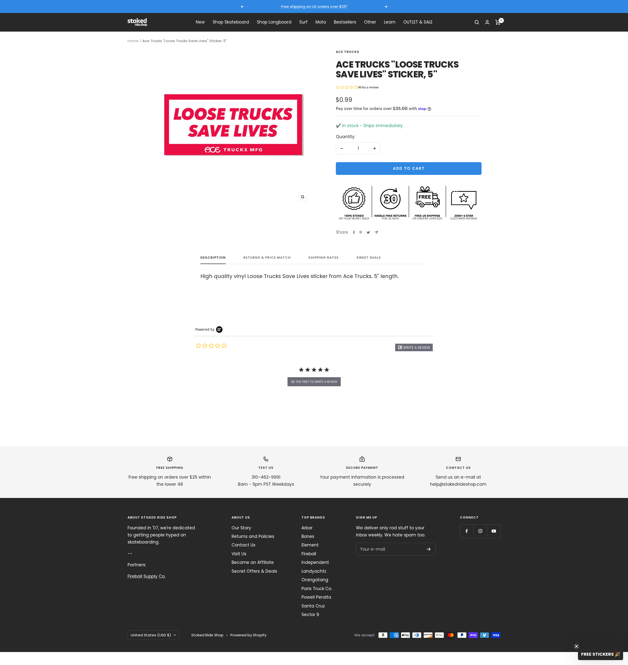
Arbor (307, 528)
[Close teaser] (576, 646)
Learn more (360, 6)
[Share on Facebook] (354, 232)
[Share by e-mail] (376, 232)
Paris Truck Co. (316, 589)
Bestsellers (345, 22)
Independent (315, 562)
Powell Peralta (316, 597)
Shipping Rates (323, 258)
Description (213, 258)
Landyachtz (313, 571)
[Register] (429, 549)
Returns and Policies (253, 536)
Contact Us (243, 545)
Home (133, 40)
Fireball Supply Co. (146, 576)
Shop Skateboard (231, 22)
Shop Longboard (274, 22)
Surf (303, 22)
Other (370, 22)
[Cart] (497, 22)
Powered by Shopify (248, 635)
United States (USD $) (151, 635)
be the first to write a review (314, 382)
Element (310, 545)
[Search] (477, 22)
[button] (414, 347)
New (200, 22)
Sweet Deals (368, 258)
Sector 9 (310, 614)
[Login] (487, 22)
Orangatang (314, 580)
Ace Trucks (347, 51)
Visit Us (239, 554)
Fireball (308, 554)
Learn (389, 22)
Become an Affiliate (253, 562)
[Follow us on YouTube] (493, 531)
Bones (307, 536)
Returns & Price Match (267, 258)
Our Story (241, 528)
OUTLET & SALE (417, 22)
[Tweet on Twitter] (368, 232)
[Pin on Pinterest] (360, 232)
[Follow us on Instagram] (480, 531)
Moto (320, 22)
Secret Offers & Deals (254, 571)
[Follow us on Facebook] (466, 531)
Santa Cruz (313, 606)
